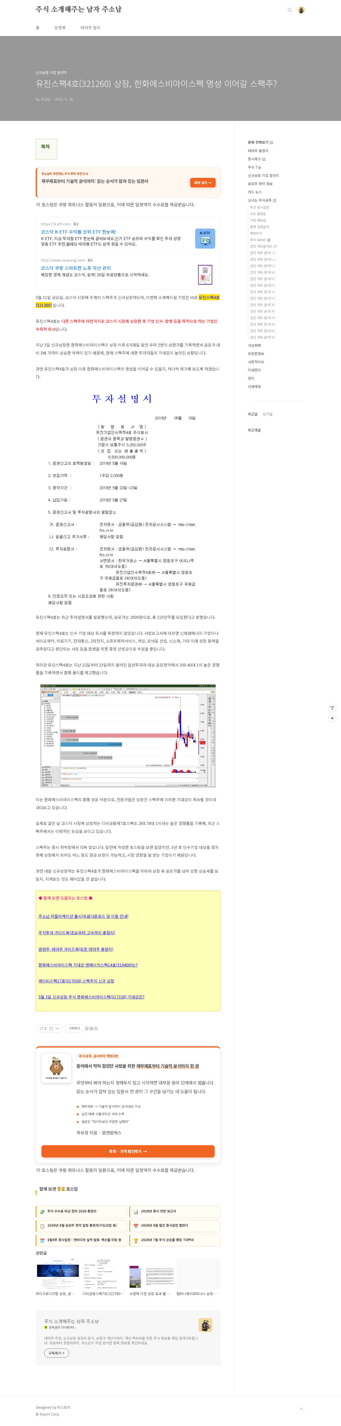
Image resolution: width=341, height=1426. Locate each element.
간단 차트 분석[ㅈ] (262, 304)
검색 (290, 10)
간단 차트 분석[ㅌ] (262, 324)
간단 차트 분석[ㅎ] (262, 337)
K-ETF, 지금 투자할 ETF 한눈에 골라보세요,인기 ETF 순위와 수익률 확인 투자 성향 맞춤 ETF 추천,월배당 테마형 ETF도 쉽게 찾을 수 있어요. (111, 241)
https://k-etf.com (56, 224)
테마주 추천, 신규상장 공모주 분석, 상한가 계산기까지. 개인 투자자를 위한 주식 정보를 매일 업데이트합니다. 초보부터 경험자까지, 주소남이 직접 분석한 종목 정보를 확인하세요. (121, 1340)
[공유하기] (51, 1028)
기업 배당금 (258, 220)
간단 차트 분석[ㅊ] (262, 311)
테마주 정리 (90, 27)
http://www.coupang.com (63, 260)
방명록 (60, 27)
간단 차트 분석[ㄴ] (262, 259)
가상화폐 (254, 345)
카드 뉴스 (255, 191)
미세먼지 (254, 369)
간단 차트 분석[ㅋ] (262, 317)
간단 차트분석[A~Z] (263, 246)
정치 (251, 378)
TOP (301, 1409)
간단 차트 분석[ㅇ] (262, 298)
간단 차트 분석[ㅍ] (262, 330)
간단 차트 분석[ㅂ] (262, 285)
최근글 (253, 413)
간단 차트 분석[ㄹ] (262, 272)
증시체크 (255, 158)
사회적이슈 (256, 361)
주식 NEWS (258, 239)
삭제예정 (254, 386)
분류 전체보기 (258, 142)
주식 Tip (254, 167)
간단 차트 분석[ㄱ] (262, 252)
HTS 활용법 (258, 213)
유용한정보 (256, 353)
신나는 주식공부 (260, 200)
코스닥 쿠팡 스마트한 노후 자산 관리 (76, 268)
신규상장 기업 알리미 (263, 175)
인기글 (268, 413)
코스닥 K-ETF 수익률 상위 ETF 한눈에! (78, 232)
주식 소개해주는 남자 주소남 (79, 9)
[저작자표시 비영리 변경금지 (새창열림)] (91, 1029)
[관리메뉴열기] (332, 708)
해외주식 (256, 233)
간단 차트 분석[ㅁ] (262, 278)
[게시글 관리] (57, 1028)
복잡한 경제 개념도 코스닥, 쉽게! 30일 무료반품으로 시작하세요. (95, 274)
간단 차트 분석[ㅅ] (262, 291)
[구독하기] (332, 718)
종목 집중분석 (259, 226)
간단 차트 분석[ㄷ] (262, 265)
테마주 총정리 (258, 150)
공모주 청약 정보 (260, 183)
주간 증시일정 (259, 207)
